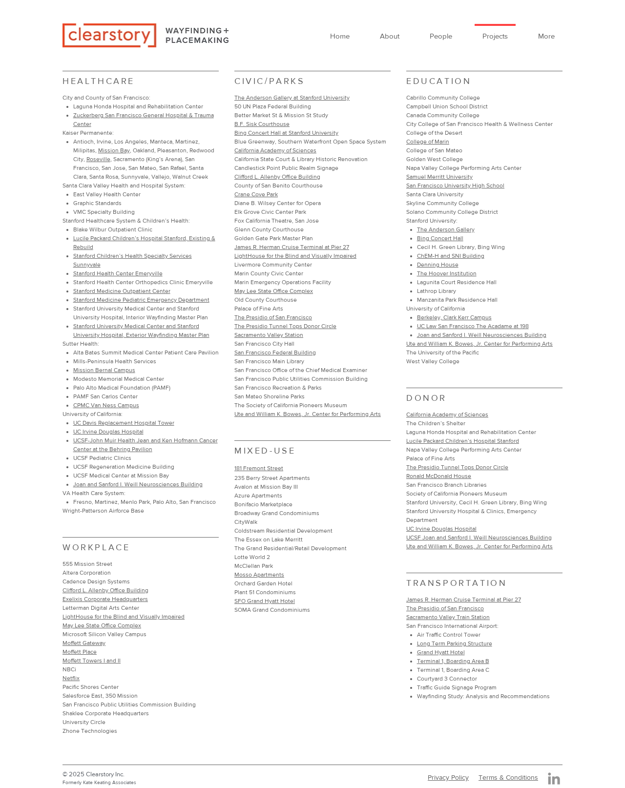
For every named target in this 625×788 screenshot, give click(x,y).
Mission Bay (114, 150)
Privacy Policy (448, 777)
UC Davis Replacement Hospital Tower (123, 422)
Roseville (98, 159)
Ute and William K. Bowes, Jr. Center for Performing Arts (479, 343)
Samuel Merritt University (439, 176)
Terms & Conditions (508, 777)
